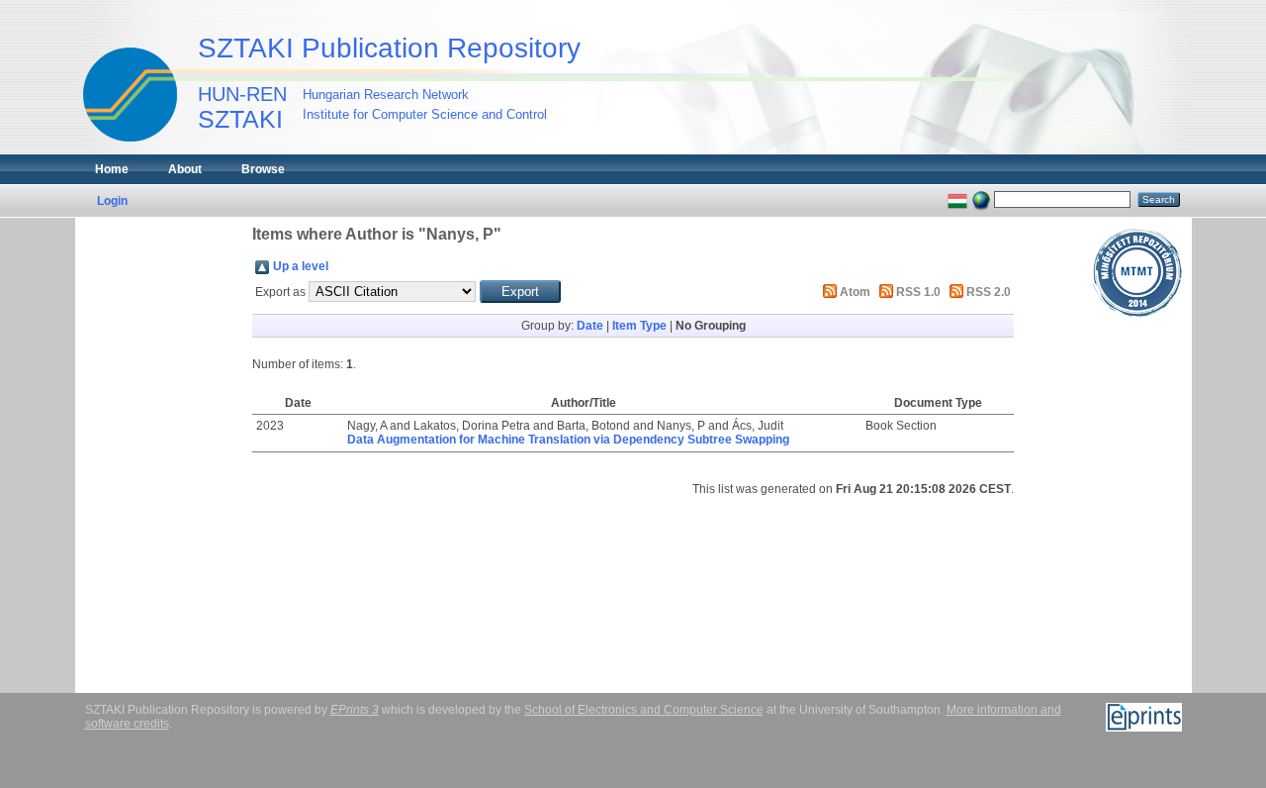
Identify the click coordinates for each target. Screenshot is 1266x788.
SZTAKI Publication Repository (389, 48)
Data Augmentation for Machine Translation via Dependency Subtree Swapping (568, 439)
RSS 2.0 (988, 292)
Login (112, 201)
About (185, 169)
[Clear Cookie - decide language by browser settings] (981, 199)
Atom (855, 292)
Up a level (300, 266)
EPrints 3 (354, 710)
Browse (263, 169)
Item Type (639, 326)
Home (112, 169)
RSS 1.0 (918, 292)
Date (590, 326)
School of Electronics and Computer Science (644, 710)
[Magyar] (957, 199)
